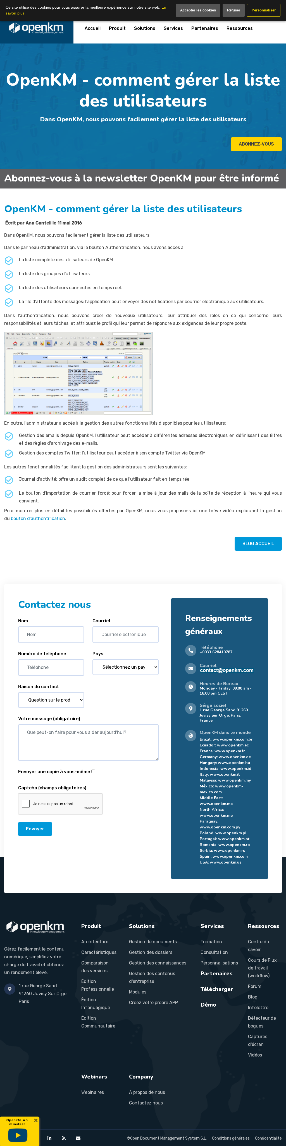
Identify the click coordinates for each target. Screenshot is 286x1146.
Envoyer (35, 828)
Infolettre (258, 1007)
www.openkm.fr (229, 751)
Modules (137, 992)
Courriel (101, 620)
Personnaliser (264, 10)
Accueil (93, 28)
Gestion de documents (153, 941)
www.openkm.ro (234, 844)
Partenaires (204, 28)
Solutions (144, 28)
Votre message (49, 718)
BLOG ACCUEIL (258, 543)
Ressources (240, 28)
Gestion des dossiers (150, 952)
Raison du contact (38, 686)
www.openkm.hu (234, 762)
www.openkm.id (235, 768)
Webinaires (92, 1092)
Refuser (233, 10)
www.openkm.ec (233, 745)
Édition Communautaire (98, 1022)
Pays (97, 653)
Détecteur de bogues (262, 1022)
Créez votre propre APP (153, 1002)
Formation (211, 941)
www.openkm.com (230, 856)
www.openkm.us (225, 862)
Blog (253, 997)
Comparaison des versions (95, 966)
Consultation (214, 952)
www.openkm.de (235, 757)
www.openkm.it (225, 774)
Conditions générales (231, 1138)
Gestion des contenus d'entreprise (152, 977)
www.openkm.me (216, 803)
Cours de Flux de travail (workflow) (262, 968)
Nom (23, 620)
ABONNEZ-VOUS (256, 144)
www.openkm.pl (231, 833)
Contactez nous (146, 1103)
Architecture (94, 941)
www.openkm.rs (229, 850)
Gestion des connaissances (157, 963)
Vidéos (255, 1055)
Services (173, 28)
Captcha (52, 787)
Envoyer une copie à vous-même (54, 771)
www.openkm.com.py (220, 827)
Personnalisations (219, 963)
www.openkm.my (234, 780)
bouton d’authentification (38, 518)
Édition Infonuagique (95, 1003)
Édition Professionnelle (97, 985)
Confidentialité (268, 1138)
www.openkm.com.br (233, 739)
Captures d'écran (257, 1040)
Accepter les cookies (198, 10)
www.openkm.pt (233, 839)
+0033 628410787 (216, 652)
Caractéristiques (98, 952)
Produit (117, 28)
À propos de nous (147, 1092)
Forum (254, 986)
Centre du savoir (258, 945)
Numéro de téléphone (42, 653)
